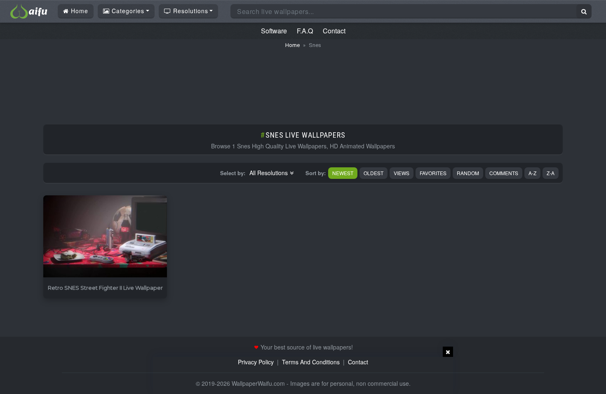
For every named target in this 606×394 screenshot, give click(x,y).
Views (401, 172)
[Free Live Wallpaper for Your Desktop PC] (28, 10)
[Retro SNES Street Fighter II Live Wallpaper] (105, 236)
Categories (127, 11)
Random (468, 172)
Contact (334, 30)
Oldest (373, 172)
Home (78, 11)
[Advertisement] (303, 82)
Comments (503, 172)
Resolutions (189, 11)
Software (274, 30)
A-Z (532, 172)
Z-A (550, 172)
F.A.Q (305, 30)
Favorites (433, 172)
